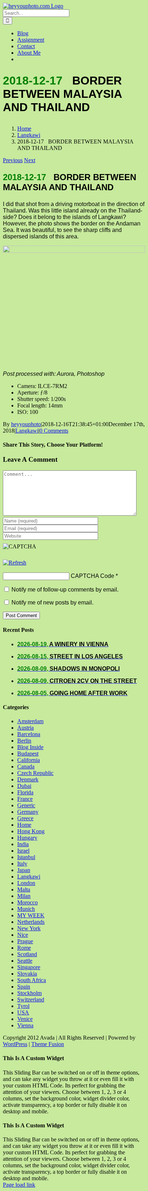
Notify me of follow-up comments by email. (65, 590)
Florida (25, 792)
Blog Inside (30, 747)
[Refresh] (14, 563)
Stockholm (29, 993)
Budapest (27, 753)
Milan (24, 896)
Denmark (27, 779)
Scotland (27, 954)
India (23, 844)
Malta (23, 889)
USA (23, 1012)
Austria (25, 728)
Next (29, 160)
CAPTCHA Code (92, 576)
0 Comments (54, 431)
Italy (22, 864)
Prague (25, 941)
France (25, 799)
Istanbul (26, 857)
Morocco (27, 902)
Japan (23, 870)
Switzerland (30, 999)
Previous (13, 160)
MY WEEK (31, 915)
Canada (25, 766)
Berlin (24, 741)
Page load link (19, 1185)
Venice (25, 1019)
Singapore (28, 967)
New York (29, 928)
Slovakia (27, 974)
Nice (22, 935)
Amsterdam (30, 721)
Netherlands (31, 922)
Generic (26, 805)
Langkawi (26, 431)
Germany (27, 812)
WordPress (15, 1044)
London (26, 883)
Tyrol (23, 1006)
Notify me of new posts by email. (52, 602)
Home (24, 825)
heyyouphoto (26, 424)
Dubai (24, 786)
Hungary (27, 838)
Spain (23, 987)
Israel (23, 851)
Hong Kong (31, 831)
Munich (26, 909)
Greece (25, 818)
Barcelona (28, 734)
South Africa (31, 980)
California (28, 760)
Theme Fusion (47, 1044)
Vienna (25, 1025)
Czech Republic (35, 773)
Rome (24, 948)
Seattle (24, 961)
